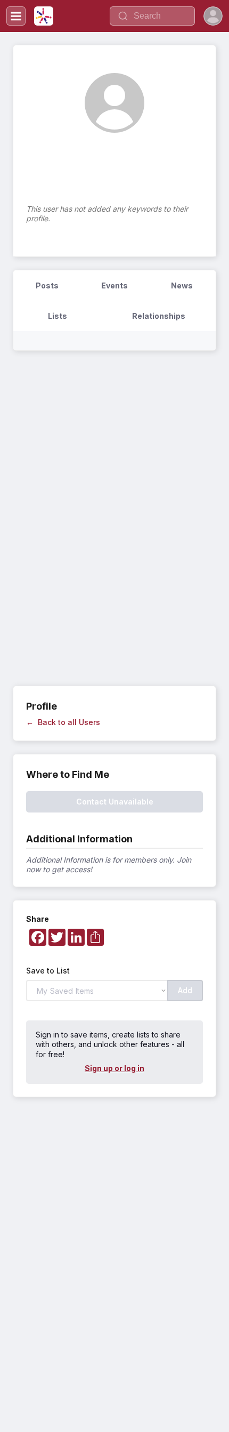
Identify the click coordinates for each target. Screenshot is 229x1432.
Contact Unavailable (114, 801)
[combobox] (152, 16)
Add (185, 990)
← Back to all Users (63, 722)
